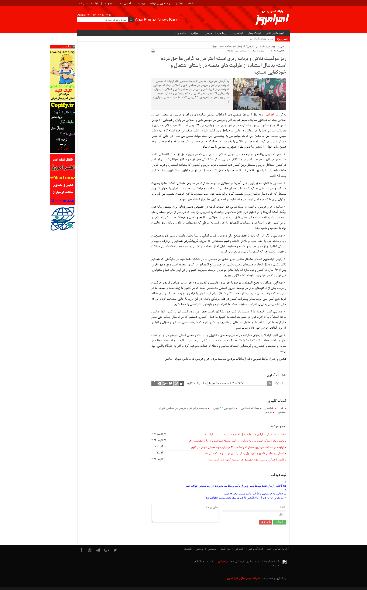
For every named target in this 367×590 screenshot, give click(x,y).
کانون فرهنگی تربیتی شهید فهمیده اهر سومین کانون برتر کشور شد (246, 460)
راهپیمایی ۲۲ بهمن (224, 408)
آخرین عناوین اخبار (275, 33)
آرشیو (179, 3)
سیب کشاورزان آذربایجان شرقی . (254, 39)
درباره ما (108, 3)
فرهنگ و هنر (254, 33)
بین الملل (222, 33)
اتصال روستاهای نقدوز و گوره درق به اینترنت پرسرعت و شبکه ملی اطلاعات (241, 453)
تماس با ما (125, 3)
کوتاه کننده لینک (88, 3)
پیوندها (141, 3)
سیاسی (208, 33)
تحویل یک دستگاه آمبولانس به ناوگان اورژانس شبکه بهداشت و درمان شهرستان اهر (236, 441)
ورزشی (194, 33)
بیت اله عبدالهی (250, 408)
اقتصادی (182, 33)
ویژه (214, 46)
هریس (268, 412)
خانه (190, 3)
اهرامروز (269, 408)
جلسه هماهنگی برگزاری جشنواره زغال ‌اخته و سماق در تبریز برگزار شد (244, 435)
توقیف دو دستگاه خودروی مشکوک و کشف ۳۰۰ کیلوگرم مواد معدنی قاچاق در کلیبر (237, 447)
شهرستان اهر (239, 46)
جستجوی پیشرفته (160, 3)
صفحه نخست (224, 46)
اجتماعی (238, 33)
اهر (282, 408)
